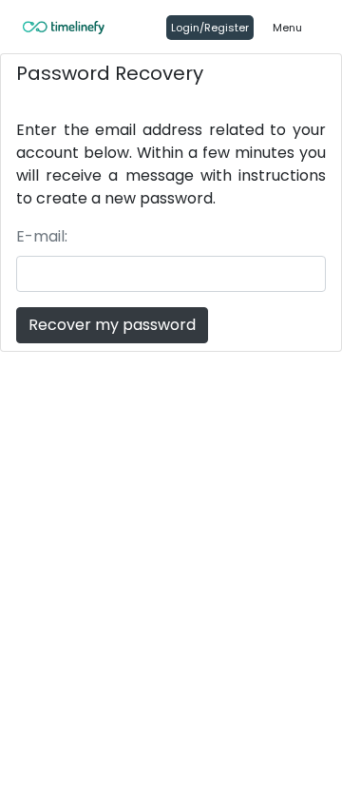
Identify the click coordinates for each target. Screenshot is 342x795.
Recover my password (112, 325)
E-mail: (41, 236)
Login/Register (210, 27)
